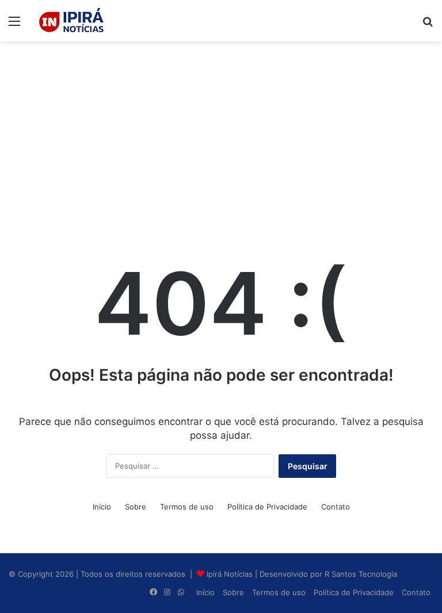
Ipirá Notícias (231, 573)
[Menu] (14, 25)
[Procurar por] (427, 25)
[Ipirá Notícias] (71, 20)
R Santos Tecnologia (361, 573)
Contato (335, 506)
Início (102, 506)
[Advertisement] (221, 133)
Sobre (135, 506)
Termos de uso (187, 506)
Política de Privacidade (267, 506)
